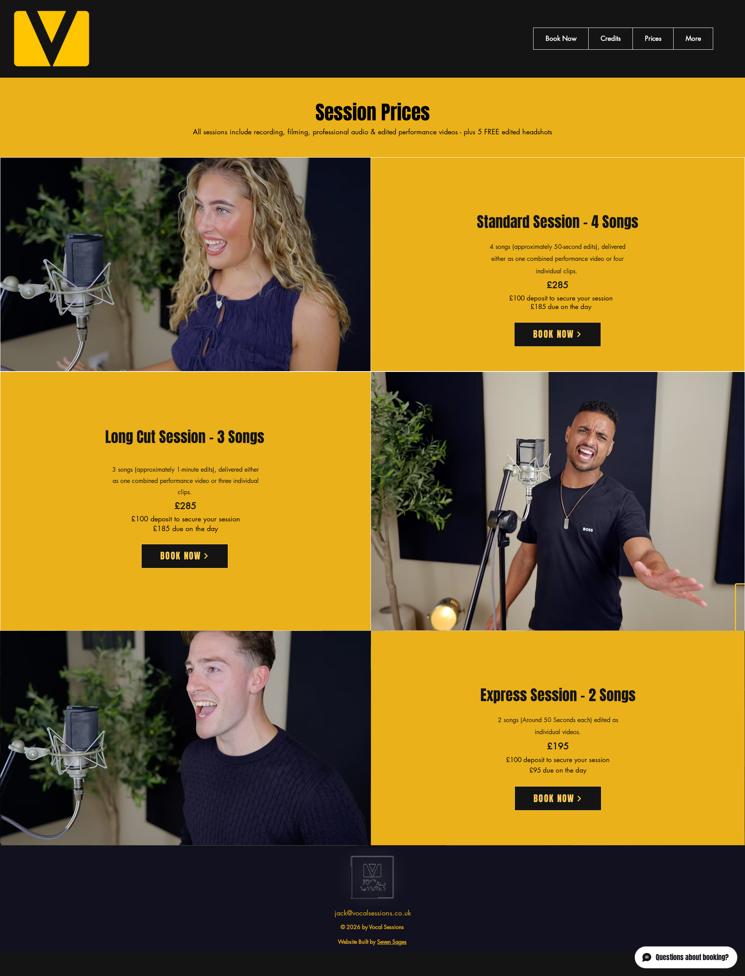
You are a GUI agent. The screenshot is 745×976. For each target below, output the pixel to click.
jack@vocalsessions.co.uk (372, 912)
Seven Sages (392, 941)
